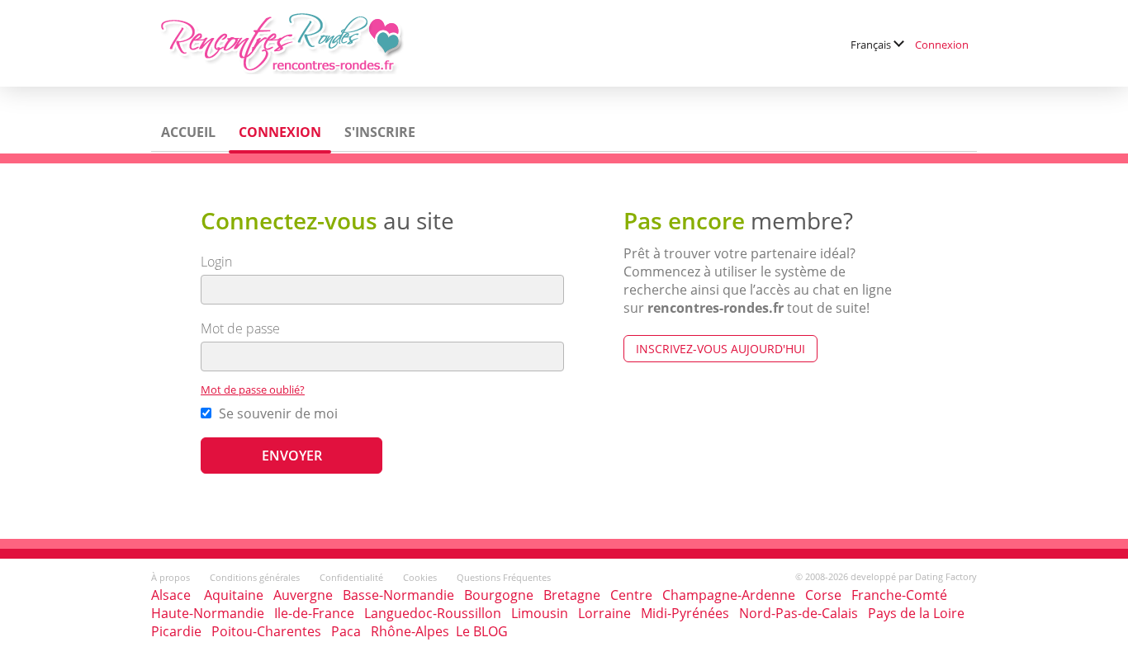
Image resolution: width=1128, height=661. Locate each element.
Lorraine (604, 613)
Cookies (420, 577)
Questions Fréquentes (504, 577)
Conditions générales (255, 577)
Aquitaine (233, 595)
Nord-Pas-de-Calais (798, 613)
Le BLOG (482, 631)
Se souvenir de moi (277, 413)
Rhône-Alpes (410, 631)
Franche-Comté (899, 595)
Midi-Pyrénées (685, 613)
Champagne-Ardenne (728, 595)
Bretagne (571, 595)
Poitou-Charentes (266, 631)
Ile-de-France (314, 613)
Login (216, 262)
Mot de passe (240, 328)
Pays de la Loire (916, 613)
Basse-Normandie (398, 595)
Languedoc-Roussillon (432, 613)
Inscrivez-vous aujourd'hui (720, 348)
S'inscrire (379, 132)
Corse (823, 595)
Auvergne (303, 595)
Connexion (942, 44)
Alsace (171, 595)
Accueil (188, 132)
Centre (631, 595)
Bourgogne (498, 595)
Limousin (539, 613)
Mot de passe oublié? (253, 389)
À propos (170, 577)
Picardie (176, 631)
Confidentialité (351, 577)
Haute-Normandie (207, 613)
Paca (346, 631)
